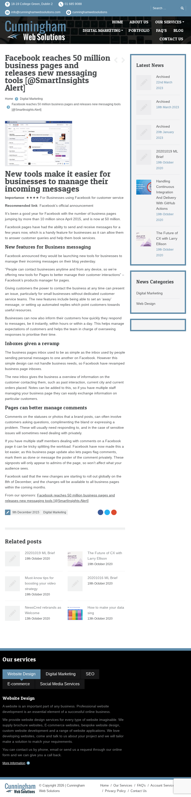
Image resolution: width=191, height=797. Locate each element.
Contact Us (139, 791)
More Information (13, 763)
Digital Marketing (31, 99)
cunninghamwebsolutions (89, 12)
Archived (163, 77)
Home (9, 99)
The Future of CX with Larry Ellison (167, 238)
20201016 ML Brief (102, 578)
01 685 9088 (73, 4)
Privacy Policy (115, 791)
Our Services (122, 785)
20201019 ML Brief (40, 553)
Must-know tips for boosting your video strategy (40, 583)
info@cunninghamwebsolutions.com (35, 12)
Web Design (145, 304)
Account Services (163, 785)
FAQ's (141, 785)
